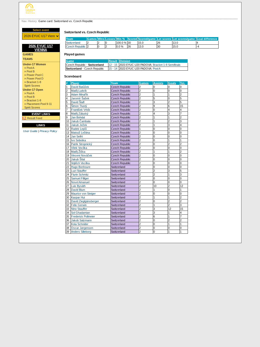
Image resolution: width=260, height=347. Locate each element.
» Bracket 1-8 (32, 82)
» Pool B (29, 71)
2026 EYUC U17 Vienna (41, 48)
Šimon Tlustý (79, 105)
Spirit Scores (32, 85)
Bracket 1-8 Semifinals (167, 64)
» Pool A (29, 67)
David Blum (78, 189)
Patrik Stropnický (81, 144)
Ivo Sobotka (78, 140)
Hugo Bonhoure (80, 166)
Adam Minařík (79, 94)
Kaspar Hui (78, 197)
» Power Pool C (33, 74)
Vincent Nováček (81, 155)
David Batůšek (80, 86)
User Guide (30, 131)
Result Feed (34, 118)
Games (28, 54)
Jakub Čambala (80, 121)
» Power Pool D (33, 78)
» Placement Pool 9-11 (38, 103)
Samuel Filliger (80, 178)
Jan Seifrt (77, 136)
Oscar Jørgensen (82, 227)
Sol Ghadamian (80, 212)
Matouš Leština (80, 132)
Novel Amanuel (80, 182)
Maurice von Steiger (83, 193)
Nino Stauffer (79, 208)
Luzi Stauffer (79, 170)
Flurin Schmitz (80, 174)
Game (70, 60)
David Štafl (77, 102)
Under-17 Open (33, 89)
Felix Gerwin (79, 205)
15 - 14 (113, 68)
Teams (27, 58)
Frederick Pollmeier (83, 216)
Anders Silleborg (81, 231)
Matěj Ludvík (79, 90)
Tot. (182, 83)
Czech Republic (76, 46)
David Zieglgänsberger (85, 201)
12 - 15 (113, 64)
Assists (158, 83)
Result (113, 60)
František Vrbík (80, 109)
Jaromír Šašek (80, 98)
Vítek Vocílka (79, 147)
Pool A (156, 68)
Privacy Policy (48, 131)
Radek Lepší (79, 128)
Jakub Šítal (78, 159)
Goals (172, 83)
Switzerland (73, 42)
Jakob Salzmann (81, 220)
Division (124, 60)
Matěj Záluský (79, 113)
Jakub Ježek (79, 125)
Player (75, 83)
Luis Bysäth (78, 185)
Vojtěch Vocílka (80, 163)
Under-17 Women (34, 64)
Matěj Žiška (78, 151)
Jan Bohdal (78, 117)
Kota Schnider (79, 224)
